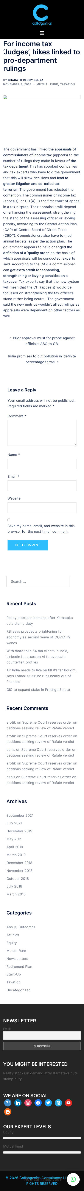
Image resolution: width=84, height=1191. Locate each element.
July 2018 (14, 886)
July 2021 (14, 823)
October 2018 (17, 878)
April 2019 (14, 847)
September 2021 (19, 815)
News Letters (17, 958)
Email (13, 476)
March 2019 (16, 855)
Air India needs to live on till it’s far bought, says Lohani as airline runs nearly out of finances (41, 676)
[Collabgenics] (42, 14)
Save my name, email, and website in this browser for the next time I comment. (41, 529)
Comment (17, 416)
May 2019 (14, 839)
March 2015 (16, 894)
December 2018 (19, 863)
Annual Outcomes (20, 927)
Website (14, 498)
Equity (11, 943)
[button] (73, 1179)
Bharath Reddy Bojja (26, 80)
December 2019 (19, 831)
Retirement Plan (19, 966)
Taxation (67, 84)
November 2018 (19, 870)
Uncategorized (18, 990)
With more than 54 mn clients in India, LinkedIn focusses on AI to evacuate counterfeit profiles (37, 657)
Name (14, 454)
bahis (10, 749)
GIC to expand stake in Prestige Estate (38, 689)
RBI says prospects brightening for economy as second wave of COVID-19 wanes (38, 637)
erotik (11, 722)
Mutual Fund (47, 84)
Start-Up (13, 974)
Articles (12, 935)
